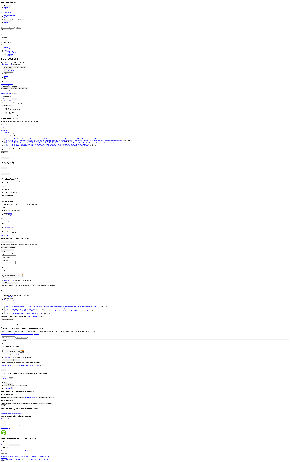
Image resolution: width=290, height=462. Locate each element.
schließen (14, 93)
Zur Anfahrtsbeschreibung (10, 300)
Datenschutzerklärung (9, 280)
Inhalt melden (7, 73)
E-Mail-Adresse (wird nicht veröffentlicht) (12, 346)
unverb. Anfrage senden (6, 64)
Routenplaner (4, 198)
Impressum (3, 456)
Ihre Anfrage (5, 260)
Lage (5, 77)
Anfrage (6, 81)
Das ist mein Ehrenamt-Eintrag (16, 411)
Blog (38, 444)
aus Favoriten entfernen (21, 385)
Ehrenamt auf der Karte (6, 130)
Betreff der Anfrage (6, 257)
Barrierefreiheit (7, 5)
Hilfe (5, 8)
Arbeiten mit (3, 168)
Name (3, 343)
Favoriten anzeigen (9, 387)
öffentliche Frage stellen (21, 337)
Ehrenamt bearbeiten (20, 450)
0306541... (7, 133)
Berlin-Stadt (10, 213)
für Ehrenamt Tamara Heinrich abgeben (12, 397)
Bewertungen (7, 80)
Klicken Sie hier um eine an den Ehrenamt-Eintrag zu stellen (20, 334)
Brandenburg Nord (8, 227)
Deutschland (10, 215)
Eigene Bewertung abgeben (7, 241)
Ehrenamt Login (7, 7)
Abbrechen (16, 360)
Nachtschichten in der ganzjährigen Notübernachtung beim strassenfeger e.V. (69, 144)
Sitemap (48, 456)
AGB (17, 354)
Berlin (11, 214)
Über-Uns (23, 444)
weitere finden (31, 397)
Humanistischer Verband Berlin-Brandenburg (25, 309)
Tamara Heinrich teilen (9, 70)
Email (3, 270)
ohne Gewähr (32, 316)
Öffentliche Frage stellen (9, 388)
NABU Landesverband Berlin (81, 145)
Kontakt (9, 235)
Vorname (4, 265)
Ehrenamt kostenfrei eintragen (8, 450)
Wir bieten (3, 186)
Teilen (5, 382)
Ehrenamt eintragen (8, 17)
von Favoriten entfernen (20, 67)
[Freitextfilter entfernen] (18, 19)
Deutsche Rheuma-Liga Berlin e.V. (22, 312)
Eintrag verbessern (8, 71)
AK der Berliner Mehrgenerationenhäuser (56, 141)
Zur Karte (6, 299)
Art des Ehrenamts (5, 174)
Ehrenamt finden (5, 444)
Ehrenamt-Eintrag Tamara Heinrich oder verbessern (15, 403)
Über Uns (6, 16)
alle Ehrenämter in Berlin (7, 84)
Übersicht (6, 76)
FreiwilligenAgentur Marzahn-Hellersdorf (104, 142)
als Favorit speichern (8, 67)
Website (4, 254)
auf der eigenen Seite (41, 403)
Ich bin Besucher (11, 413)
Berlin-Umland (7, 226)
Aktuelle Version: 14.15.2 (43, 459)
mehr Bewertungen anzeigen (7, 250)
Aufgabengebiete (5, 158)
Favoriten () (6, 419)
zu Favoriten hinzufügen (9, 385)
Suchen (21, 19)
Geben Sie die (8, 247)
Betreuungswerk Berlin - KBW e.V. (90, 138)
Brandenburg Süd (8, 228)
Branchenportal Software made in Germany (19, 459)
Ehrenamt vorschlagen (31, 444)
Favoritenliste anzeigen (6, 93)
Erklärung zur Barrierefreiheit (39, 456)
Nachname (4, 268)
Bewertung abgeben (8, 68)
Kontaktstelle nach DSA (26, 456)
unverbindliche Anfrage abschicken (10, 282)
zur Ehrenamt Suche (5, 85)
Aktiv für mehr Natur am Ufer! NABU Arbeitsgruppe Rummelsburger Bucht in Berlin (101, 140)
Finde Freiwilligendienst (9, 15)
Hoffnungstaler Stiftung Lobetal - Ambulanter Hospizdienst (28, 313)
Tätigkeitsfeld (4, 152)
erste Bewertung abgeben (6, 105)
